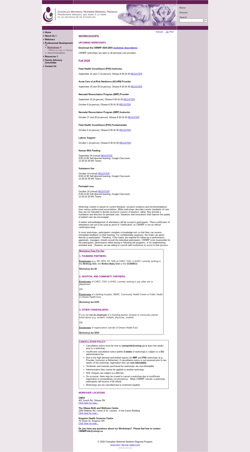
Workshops (53, 47)
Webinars (50, 39)
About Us (50, 36)
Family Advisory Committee (53, 61)
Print (171, 32)
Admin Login (135, 445)
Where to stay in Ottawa (60, 50)
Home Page (115, 445)
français (183, 12)
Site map (125, 445)
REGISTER (136, 74)
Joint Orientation (56, 53)
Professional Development (59, 43)
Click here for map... (89, 403)
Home (182, 7)
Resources (50, 56)
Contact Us (50, 66)
